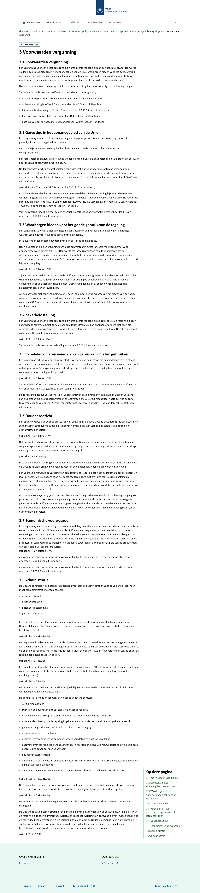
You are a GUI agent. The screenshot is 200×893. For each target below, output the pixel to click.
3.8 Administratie (155, 830)
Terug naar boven (155, 835)
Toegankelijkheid (82, 886)
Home (25, 31)
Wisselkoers (115, 22)
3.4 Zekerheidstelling (157, 803)
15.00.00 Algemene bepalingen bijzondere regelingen (135, 31)
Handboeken (54, 22)
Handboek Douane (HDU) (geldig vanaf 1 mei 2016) (81, 31)
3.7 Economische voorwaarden (163, 826)
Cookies (42, 886)
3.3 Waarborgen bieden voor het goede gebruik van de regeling (161, 795)
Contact (26, 863)
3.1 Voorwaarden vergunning (162, 777)
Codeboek (74, 22)
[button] (29, 45)
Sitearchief (110, 863)
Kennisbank (33, 22)
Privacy (27, 886)
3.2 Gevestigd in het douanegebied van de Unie (161, 784)
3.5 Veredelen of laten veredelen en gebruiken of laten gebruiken (160, 812)
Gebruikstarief (94, 22)
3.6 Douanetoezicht (157, 820)
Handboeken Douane (41, 31)
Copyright (59, 886)
